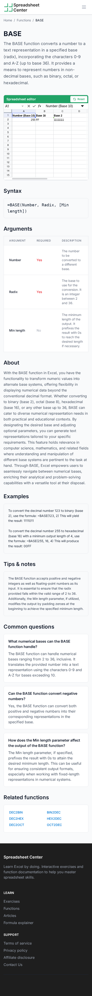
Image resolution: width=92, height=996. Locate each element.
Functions (24, 20)
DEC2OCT (16, 825)
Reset (81, 99)
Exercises (12, 901)
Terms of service (18, 943)
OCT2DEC (54, 825)
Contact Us (13, 964)
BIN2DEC (54, 812)
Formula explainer (18, 922)
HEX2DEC (54, 818)
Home (8, 20)
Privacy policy (15, 950)
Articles (10, 915)
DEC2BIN (16, 812)
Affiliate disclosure (19, 957)
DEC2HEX (16, 818)
